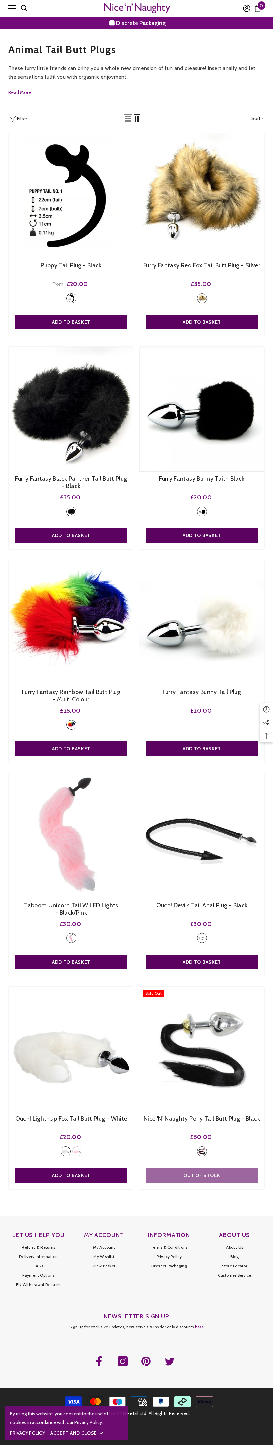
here (199, 1326)
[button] (128, 118)
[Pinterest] (146, 1361)
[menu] (12, 8)
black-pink (71, 938)
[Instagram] (122, 1361)
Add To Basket (71, 322)
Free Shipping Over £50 (141, 23)
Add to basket (202, 322)
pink (77, 1151)
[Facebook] (99, 1361)
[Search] (24, 8)
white (66, 1151)
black (71, 298)
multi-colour (71, 725)
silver (202, 298)
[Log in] (246, 8)
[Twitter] (169, 1361)
